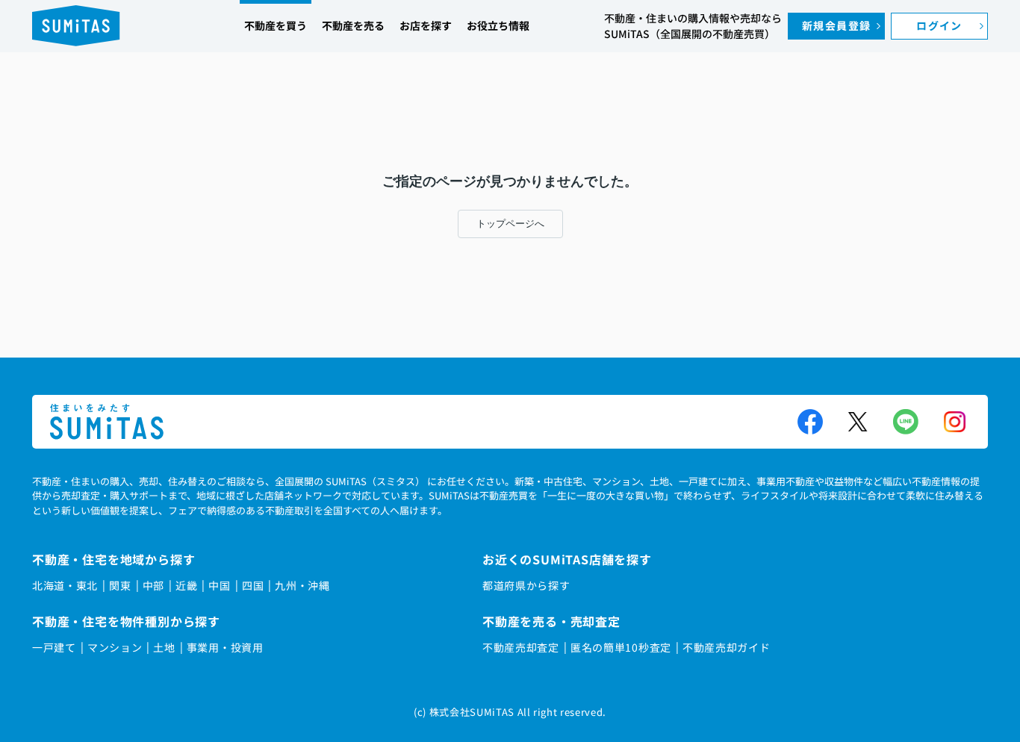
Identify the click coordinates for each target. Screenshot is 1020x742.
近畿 (186, 585)
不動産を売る (353, 25)
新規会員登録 (836, 25)
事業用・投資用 (225, 647)
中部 (153, 585)
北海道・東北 (65, 585)
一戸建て (54, 647)
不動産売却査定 (520, 647)
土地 (164, 647)
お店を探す (425, 25)
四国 (253, 585)
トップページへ (510, 223)
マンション (115, 647)
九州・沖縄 (302, 585)
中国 (219, 585)
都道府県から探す (526, 585)
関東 (120, 585)
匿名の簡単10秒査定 (620, 647)
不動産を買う (275, 25)
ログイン (939, 25)
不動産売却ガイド (726, 647)
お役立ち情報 (498, 25)
